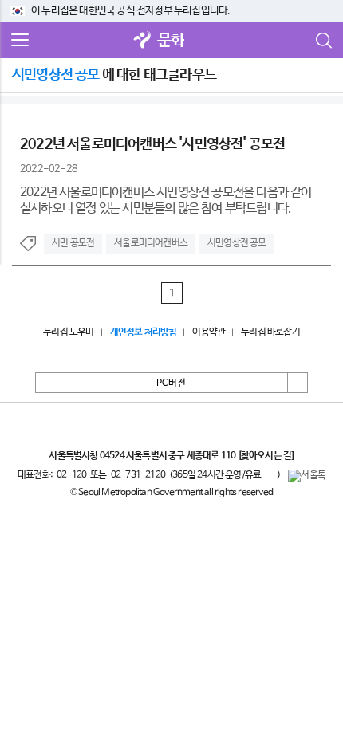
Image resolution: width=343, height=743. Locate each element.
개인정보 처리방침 (143, 332)
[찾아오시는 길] (266, 456)
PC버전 (171, 383)
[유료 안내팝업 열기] (269, 474)
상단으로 (297, 382)
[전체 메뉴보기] (20, 41)
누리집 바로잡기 (270, 332)
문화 (170, 41)
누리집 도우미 (68, 332)
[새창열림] (143, 41)
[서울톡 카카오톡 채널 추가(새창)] (306, 476)
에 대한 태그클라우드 (114, 75)
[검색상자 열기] (323, 41)
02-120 (71, 475)
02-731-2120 (138, 475)
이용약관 (208, 332)
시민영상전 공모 (236, 243)
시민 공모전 (73, 243)
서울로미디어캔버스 (150, 243)
